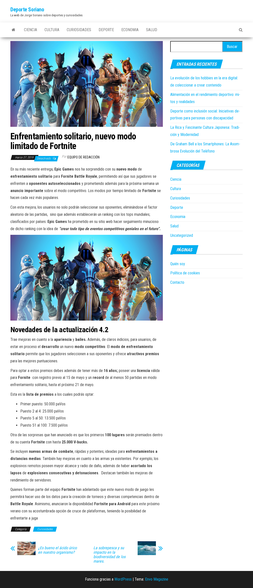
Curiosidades (79, 29)
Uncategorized (181, 235)
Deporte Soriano (27, 9)
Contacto (177, 282)
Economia (130, 29)
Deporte (106, 29)
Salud (151, 29)
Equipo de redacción (83, 157)
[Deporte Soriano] (13, 29)
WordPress (123, 579)
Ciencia (30, 29)
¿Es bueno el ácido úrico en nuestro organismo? (57, 550)
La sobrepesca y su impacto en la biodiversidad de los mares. (109, 555)
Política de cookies (185, 273)
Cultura (51, 29)
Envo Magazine (156, 579)
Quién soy (177, 263)
